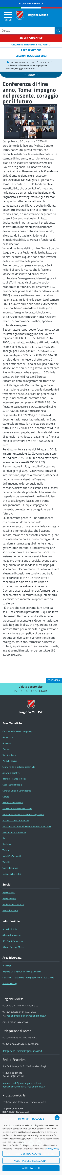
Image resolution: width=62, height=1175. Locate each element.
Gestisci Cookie (31, 1153)
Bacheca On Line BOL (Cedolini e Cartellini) (21, 971)
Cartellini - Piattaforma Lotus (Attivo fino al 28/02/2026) (28, 977)
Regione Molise (38, 14)
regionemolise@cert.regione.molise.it (26, 1015)
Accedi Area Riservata (31, 3)
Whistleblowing (9, 983)
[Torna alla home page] (8, 62)
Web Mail (6, 965)
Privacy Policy (52, 1148)
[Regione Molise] (20, 15)
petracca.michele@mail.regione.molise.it (23, 1086)
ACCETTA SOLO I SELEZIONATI (31, 1161)
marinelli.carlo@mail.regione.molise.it (22, 1083)
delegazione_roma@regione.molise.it (22, 1051)
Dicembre (44, 62)
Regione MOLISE (31, 712)
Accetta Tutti (31, 1168)
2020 (32, 62)
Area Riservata (11, 957)
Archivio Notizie (18, 62)
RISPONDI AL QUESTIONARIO (31, 691)
